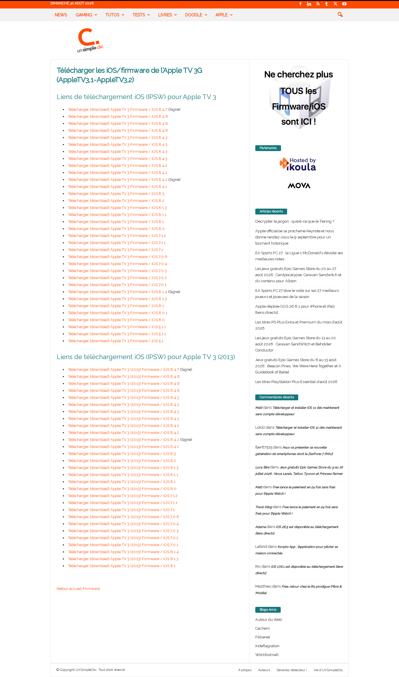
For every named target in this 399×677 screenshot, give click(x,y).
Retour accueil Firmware (78, 588)
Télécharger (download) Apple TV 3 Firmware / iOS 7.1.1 (117, 242)
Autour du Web (268, 619)
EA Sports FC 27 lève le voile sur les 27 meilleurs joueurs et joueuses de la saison (297, 293)
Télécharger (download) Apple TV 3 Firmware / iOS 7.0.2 (117, 278)
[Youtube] (344, 4)
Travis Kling (263, 507)
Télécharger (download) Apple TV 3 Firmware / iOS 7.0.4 (117, 264)
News (61, 15)
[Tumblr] (326, 4)
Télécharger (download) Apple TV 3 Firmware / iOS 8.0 (116, 228)
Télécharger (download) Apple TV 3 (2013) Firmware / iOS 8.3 (122, 453)
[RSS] (318, 4)
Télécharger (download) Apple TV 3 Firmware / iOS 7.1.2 (117, 235)
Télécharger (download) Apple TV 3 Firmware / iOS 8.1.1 (117, 214)
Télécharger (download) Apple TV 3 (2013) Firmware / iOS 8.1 (122, 481)
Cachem (262, 628)
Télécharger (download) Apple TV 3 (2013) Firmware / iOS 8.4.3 (123, 397)
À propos (244, 670)
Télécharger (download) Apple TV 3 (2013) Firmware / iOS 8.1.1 (123, 474)
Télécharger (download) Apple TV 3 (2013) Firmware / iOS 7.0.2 (123, 538)
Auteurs (264, 670)
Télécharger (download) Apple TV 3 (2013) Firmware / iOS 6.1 (122, 566)
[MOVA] (299, 185)
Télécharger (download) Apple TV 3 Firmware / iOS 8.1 (116, 221)
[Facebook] (300, 4)
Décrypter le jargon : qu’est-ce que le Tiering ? (294, 221)
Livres (165, 15)
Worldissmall (267, 654)
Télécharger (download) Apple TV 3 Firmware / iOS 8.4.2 (117, 165)
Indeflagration (267, 646)
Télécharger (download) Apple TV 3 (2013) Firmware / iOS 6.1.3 (123, 559)
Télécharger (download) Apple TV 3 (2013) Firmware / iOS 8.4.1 (123, 446)
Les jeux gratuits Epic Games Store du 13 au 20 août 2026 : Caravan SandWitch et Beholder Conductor (295, 344)
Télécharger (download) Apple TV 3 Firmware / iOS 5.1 (115, 341)
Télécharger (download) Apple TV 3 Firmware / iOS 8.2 (116, 200)
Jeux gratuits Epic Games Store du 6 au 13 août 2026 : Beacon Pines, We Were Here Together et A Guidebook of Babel (298, 366)
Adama (260, 527)
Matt (258, 408)
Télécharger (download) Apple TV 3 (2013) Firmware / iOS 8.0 (122, 488)
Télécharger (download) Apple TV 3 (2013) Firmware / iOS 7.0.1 (123, 545)
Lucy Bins (262, 467)
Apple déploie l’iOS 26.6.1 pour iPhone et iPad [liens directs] (294, 309)
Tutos (112, 15)
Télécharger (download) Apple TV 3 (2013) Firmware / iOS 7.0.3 (123, 531)
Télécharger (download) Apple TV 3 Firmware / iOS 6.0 (116, 320)
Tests (139, 15)
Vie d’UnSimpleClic (328, 670)
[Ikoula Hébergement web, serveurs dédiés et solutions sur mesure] (299, 164)
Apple (222, 15)
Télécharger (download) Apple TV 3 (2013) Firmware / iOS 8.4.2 (123, 425)
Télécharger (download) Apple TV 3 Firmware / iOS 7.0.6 (117, 256)
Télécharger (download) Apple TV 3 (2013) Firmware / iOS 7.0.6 (123, 517)
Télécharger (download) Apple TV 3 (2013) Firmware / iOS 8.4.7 (123, 369)
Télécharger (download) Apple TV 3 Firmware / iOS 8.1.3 (117, 207)
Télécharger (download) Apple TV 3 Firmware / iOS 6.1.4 (117, 292)
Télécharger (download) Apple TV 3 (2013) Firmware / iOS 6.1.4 (123, 552)
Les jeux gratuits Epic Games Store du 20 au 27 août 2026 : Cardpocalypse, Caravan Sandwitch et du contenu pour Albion (298, 274)
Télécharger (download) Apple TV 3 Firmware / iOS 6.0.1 (117, 313)
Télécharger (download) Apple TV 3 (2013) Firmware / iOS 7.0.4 (123, 524)
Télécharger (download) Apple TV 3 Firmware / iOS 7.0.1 (117, 285)
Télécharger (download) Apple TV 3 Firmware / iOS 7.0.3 (117, 271)
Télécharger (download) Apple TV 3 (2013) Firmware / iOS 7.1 (121, 510)
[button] (340, 14)
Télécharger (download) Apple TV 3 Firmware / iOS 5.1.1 (117, 327)
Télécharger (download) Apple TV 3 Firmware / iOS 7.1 (115, 249)
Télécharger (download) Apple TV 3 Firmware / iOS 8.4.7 (117, 109)
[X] (335, 4)
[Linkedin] (309, 4)
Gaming (84, 15)
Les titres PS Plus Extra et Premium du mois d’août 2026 (298, 325)
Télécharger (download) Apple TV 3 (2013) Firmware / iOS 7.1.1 (122, 503)
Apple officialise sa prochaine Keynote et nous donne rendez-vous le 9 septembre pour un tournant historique (294, 237)
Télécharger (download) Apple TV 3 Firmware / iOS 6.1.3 (117, 299)
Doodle (193, 15)
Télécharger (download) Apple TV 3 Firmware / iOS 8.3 (116, 193)
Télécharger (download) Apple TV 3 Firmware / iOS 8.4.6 (118, 116)
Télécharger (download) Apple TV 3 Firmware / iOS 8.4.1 (117, 186)
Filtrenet (262, 637)
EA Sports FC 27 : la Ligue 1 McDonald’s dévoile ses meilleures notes (299, 256)
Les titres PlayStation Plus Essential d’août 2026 (296, 382)
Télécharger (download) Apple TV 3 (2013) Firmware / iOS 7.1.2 (123, 496)
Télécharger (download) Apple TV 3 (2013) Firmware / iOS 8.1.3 (123, 467)
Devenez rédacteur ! (292, 670)
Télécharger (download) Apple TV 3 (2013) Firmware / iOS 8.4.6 (124, 376)
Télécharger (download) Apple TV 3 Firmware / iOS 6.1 (116, 306)
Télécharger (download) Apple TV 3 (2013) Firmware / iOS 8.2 (122, 460)
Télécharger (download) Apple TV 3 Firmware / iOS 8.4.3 (117, 137)
